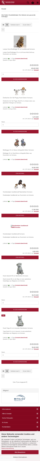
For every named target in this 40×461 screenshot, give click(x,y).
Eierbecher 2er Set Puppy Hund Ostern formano (18, 97)
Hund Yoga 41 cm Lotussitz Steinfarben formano (18, 328)
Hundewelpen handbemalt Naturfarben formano (17, 192)
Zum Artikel (20, 173)
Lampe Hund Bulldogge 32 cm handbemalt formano (19, 49)
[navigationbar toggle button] (37, 2)
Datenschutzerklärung (7, 448)
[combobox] (15, 25)
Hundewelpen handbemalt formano (14, 234)
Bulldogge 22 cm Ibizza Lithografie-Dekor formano (18, 150)
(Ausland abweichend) (21, 58)
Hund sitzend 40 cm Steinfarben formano (15, 276)
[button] (3, 25)
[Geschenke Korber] (7, 2)
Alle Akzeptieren (20, 452)
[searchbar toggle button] (27, 2)
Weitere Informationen (20, 457)
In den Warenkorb (20, 79)
